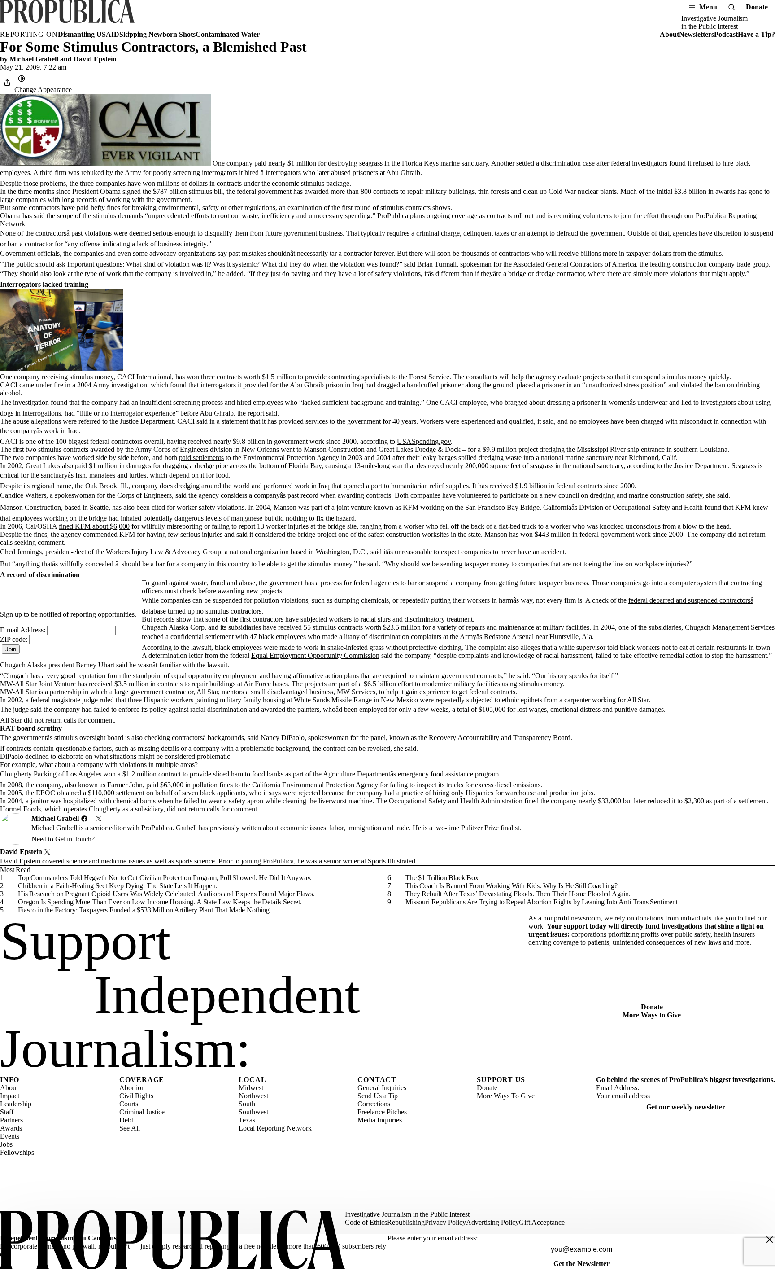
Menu (708, 7)
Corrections (373, 1104)
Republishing (406, 1222)
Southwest (253, 1112)
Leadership (15, 1104)
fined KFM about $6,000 (94, 526)
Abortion (132, 1087)
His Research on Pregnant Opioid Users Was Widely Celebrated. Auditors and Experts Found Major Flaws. (166, 894)
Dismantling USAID (88, 34)
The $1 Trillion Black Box (442, 877)
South (247, 1104)
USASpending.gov (424, 441)
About (669, 34)
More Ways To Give (506, 1096)
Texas (247, 1120)
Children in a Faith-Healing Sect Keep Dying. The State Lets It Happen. (118, 886)
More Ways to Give (652, 1015)
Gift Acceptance (542, 1222)
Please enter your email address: (433, 1238)
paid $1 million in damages (113, 465)
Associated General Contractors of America (574, 264)
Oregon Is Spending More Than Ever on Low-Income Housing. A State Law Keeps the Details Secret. (160, 902)
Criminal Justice (142, 1112)
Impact (9, 1096)
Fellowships (17, 1152)
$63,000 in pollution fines (196, 785)
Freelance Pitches (382, 1112)
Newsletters (696, 34)
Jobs (6, 1144)
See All (129, 1128)
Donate (757, 7)
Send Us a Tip (377, 1096)
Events (9, 1136)
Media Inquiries (379, 1120)
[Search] (731, 7)
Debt (126, 1120)
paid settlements (201, 457)
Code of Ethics (366, 1222)
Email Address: (617, 1087)
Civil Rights (136, 1096)
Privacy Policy (445, 1222)
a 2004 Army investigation (109, 385)
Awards (11, 1128)
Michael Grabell (33, 59)
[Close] (769, 1239)
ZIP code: (14, 639)
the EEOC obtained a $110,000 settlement (85, 793)
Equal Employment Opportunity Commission (315, 655)
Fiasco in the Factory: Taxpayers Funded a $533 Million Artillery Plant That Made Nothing (144, 910)
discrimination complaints (405, 636)
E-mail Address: (23, 630)
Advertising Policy (492, 1222)
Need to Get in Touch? (63, 839)
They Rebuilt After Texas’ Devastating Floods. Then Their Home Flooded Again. (518, 894)
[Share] (7, 82)
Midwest (251, 1087)
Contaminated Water (228, 34)
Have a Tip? (756, 34)
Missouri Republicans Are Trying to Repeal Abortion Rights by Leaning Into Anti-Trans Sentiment (541, 902)
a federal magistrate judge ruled (70, 700)
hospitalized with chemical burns (109, 801)
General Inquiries (381, 1087)
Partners (11, 1120)
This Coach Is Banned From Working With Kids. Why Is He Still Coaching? (511, 886)
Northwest (253, 1096)
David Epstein (95, 59)
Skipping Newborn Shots (157, 34)
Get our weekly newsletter (685, 1107)
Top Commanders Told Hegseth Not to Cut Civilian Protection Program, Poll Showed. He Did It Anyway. (165, 877)
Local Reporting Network (275, 1128)
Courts (128, 1104)
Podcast (726, 34)
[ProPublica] (67, 15)
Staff (6, 1112)
